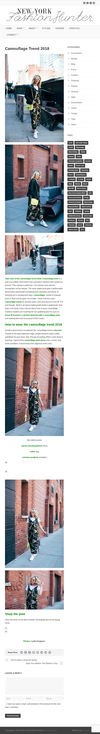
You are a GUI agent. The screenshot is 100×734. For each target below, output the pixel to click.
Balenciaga (80, 147)
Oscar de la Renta (75, 197)
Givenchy (84, 170)
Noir (90, 193)
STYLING (46, 28)
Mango (77, 184)
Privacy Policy (51, 730)
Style (73, 97)
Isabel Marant (80, 175)
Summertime (76, 103)
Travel (73, 108)
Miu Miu (71, 188)
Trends (74, 114)
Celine (83, 152)
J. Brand (72, 179)
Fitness (74, 86)
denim (71, 165)
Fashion (74, 75)
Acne (70, 143)
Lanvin (88, 179)
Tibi (87, 220)
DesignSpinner (88, 730)
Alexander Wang (81, 143)
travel (80, 225)
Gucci (71, 175)
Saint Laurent (86, 207)
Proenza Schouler (75, 202)
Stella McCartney (75, 216)
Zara (82, 229)
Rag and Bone (73, 207)
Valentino (88, 225)
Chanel (71, 156)
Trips (73, 119)
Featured (75, 81)
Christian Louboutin (75, 161)
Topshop (72, 225)
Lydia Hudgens (38, 641)
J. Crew (80, 179)
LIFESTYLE (74, 28)
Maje (70, 184)
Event (73, 70)
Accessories (76, 53)
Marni (85, 184)
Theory (80, 220)
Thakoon (72, 220)
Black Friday (73, 152)
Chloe (79, 156)
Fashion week (73, 170)
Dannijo (88, 161)
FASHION (59, 28)
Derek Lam (80, 165)
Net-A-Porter (81, 188)
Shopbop (78, 211)
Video (73, 124)
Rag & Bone (88, 202)
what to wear (73, 229)
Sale (70, 211)
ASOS (71, 147)
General (74, 92)
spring (86, 211)
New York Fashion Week (77, 193)
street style (88, 216)
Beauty (74, 59)
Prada (86, 197)
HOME (9, 28)
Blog (73, 64)
